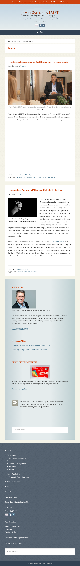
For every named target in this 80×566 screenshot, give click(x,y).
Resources (12, 466)
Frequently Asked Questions (19, 477)
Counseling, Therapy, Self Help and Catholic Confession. (36, 189)
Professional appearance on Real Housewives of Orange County (39, 61)
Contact (9, 491)
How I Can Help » (13, 474)
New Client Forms (13, 481)
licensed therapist (58, 241)
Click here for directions (13, 543)
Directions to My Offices (17, 463)
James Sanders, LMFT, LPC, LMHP (40, 13)
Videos (11, 469)
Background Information (17, 458)
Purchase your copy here (19, 389)
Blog (8, 486)
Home (9, 450)
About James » (12, 455)
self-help (26, 269)
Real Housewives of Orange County (35, 177)
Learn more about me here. (20, 328)
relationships (51, 177)
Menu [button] (41, 32)
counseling (19, 175)
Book (11, 460)
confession (20, 272)
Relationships (28, 175)
